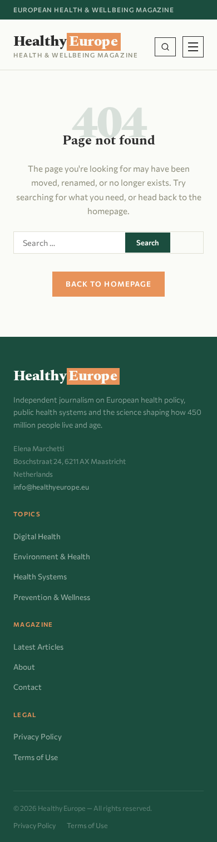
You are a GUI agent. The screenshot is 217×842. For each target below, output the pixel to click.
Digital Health (37, 536)
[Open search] (165, 46)
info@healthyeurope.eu (51, 486)
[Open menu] (193, 46)
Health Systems (40, 576)
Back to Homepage (108, 283)
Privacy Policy (37, 736)
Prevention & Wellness (51, 597)
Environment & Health (51, 556)
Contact (27, 686)
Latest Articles (38, 646)
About (24, 666)
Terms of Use (35, 757)
